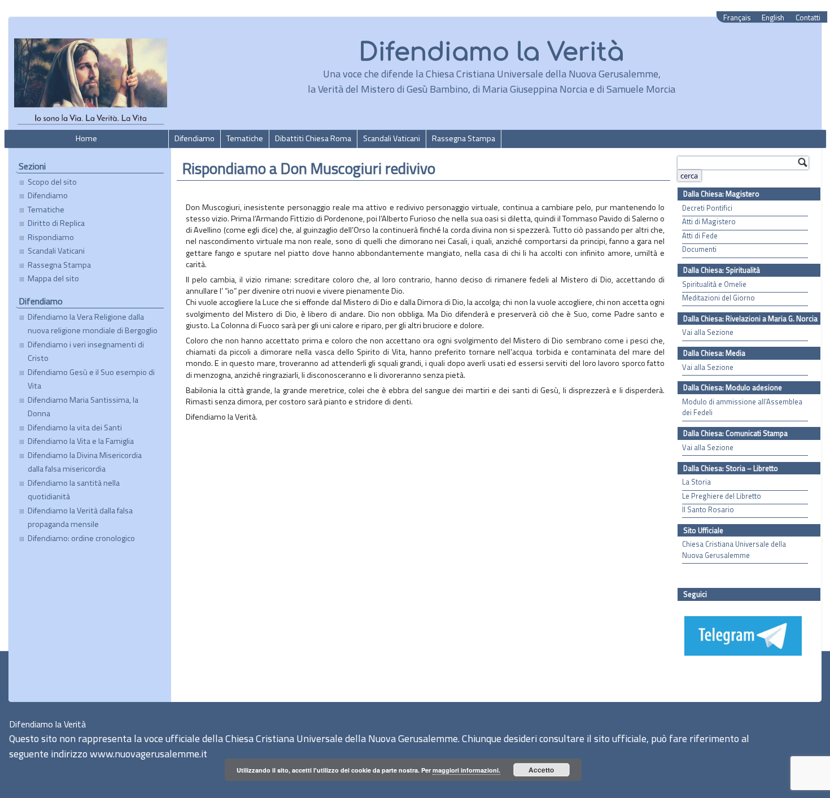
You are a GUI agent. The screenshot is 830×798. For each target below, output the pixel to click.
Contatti (808, 17)
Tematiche (244, 138)
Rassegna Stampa (463, 138)
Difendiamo (194, 138)
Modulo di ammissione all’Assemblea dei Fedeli (742, 407)
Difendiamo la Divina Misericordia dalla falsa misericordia (85, 462)
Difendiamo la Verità (491, 52)
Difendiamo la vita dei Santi (75, 427)
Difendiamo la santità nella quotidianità (74, 490)
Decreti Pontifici (707, 208)
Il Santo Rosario (708, 509)
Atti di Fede (700, 235)
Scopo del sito (52, 182)
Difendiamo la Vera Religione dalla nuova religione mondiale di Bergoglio (93, 324)
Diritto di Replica (56, 223)
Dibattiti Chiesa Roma (313, 138)
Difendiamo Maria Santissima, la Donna (83, 407)
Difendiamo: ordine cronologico (81, 538)
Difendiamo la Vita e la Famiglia (81, 441)
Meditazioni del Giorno (718, 298)
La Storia (696, 482)
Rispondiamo (51, 237)
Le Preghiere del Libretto (721, 496)
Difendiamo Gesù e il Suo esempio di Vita (91, 379)
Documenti (699, 249)
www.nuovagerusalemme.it (148, 753)
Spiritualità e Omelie (714, 284)
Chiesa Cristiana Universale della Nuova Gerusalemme (734, 549)
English (773, 17)
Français (736, 17)
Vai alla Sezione (707, 332)
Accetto (541, 770)
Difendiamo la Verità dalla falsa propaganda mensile (80, 517)
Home (86, 138)
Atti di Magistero (709, 221)
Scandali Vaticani (391, 138)
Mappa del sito (53, 278)
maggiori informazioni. (466, 770)
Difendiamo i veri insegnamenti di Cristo (86, 351)
